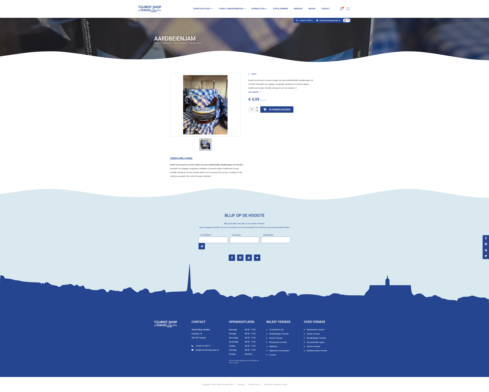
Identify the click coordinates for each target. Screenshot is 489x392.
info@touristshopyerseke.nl (330, 20)
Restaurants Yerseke (278, 342)
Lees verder (253, 92)
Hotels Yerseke (275, 338)
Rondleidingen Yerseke (279, 334)
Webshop (298, 9)
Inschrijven (202, 246)
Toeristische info (201, 9)
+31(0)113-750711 (306, 20)
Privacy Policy (254, 384)
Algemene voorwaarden (279, 350)
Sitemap (240, 384)
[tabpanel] (244, 40)
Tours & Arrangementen (231, 9)
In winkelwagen (279, 109)
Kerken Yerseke (313, 346)
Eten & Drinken (280, 9)
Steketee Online (280, 384)
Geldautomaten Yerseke (317, 350)
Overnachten (258, 9)
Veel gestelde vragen (315, 342)
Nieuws (311, 9)
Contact (325, 9)
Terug (253, 74)
